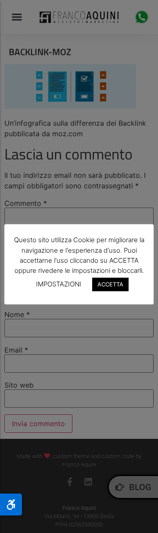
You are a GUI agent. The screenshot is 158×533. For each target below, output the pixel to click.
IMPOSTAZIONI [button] (58, 284)
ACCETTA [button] (110, 284)
